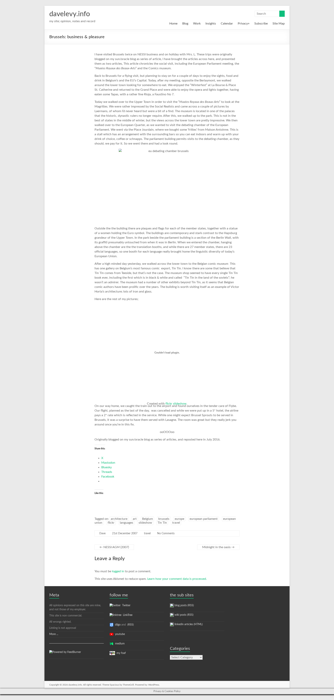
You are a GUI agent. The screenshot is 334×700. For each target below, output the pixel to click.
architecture (119, 518)
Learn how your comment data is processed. (177, 578)
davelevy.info (69, 14)
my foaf (120, 653)
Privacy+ (244, 23)
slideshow (145, 522)
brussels (163, 518)
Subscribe (261, 23)
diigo (117, 624)
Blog (185, 23)
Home (173, 23)
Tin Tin (162, 522)
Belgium (147, 518)
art (135, 518)
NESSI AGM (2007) (114, 547)
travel (176, 522)
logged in (118, 571)
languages (126, 522)
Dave (102, 533)
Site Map (279, 23)
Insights (210, 23)
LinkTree (126, 615)
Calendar (227, 23)
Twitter (125, 605)
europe (179, 518)
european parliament (204, 518)
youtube (119, 634)
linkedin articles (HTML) (188, 624)
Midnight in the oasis (218, 547)
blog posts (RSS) (184, 605)
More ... (53, 634)
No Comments (166, 533)
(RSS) (130, 624)
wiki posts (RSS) (183, 615)
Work (197, 23)
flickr (111, 522)
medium (119, 643)
